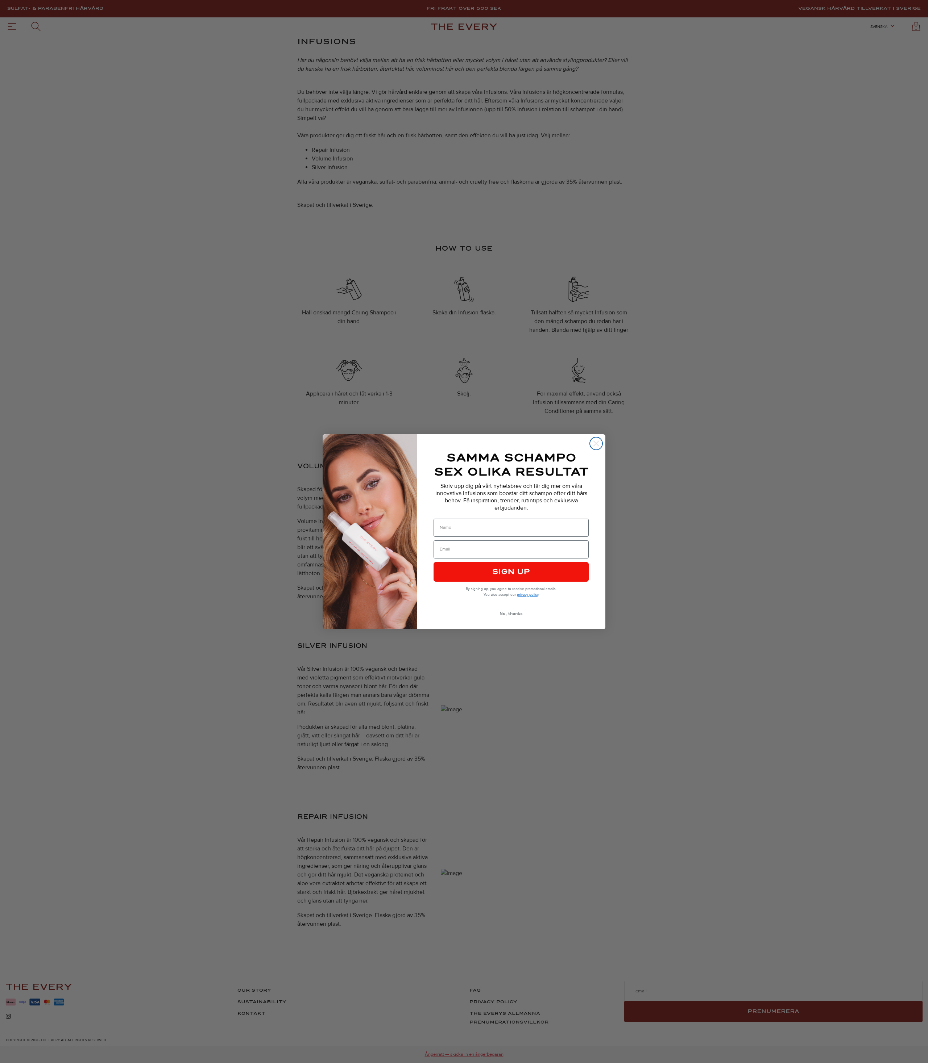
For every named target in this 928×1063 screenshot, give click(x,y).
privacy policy (527, 595)
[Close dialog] (596, 443)
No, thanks (511, 613)
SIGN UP (511, 571)
